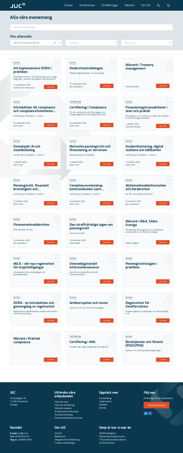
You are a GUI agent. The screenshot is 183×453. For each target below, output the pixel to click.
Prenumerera (156, 405)
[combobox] (69, 42)
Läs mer (50, 87)
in (146, 413)
